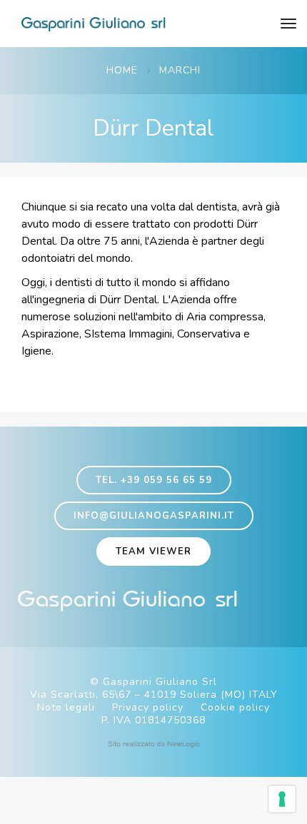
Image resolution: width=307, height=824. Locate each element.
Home (122, 70)
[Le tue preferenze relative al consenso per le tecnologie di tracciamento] (282, 799)
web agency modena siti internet (154, 744)
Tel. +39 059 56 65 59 (154, 480)
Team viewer (153, 551)
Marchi (180, 70)
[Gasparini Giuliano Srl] (110, 24)
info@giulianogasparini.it (154, 515)
